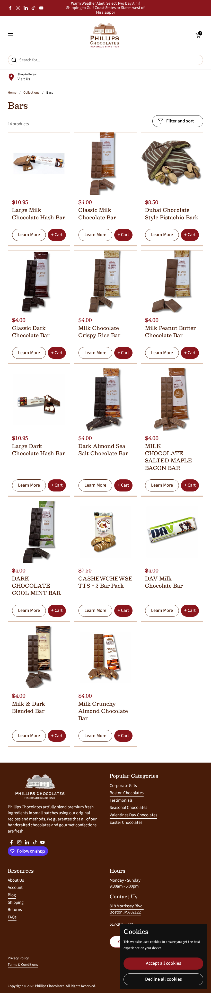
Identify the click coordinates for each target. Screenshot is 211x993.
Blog (12, 895)
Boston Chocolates (127, 793)
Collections (31, 92)
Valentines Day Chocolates (133, 815)
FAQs (12, 917)
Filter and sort (180, 121)
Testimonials (121, 800)
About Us (16, 880)
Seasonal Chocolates (128, 807)
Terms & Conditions (23, 964)
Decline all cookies (163, 979)
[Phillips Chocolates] (104, 35)
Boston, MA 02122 (125, 912)
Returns (15, 910)
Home (12, 92)
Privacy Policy (18, 958)
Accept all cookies (163, 963)
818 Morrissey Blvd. (127, 906)
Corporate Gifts (123, 786)
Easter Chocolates (126, 822)
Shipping (16, 902)
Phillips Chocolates (49, 986)
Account (15, 887)
